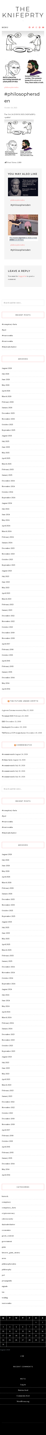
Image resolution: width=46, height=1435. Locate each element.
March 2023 (6, 599)
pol (3, 1275)
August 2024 (7, 503)
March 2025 (6, 464)
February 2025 (8, 469)
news (4, 1258)
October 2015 (7, 655)
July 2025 (5, 441)
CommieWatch (24, 745)
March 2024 (6, 531)
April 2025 (6, 458)
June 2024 (6, 514)
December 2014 (8, 677)
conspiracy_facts (9, 1208)
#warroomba (7, 335)
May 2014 (5, 683)
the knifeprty (23, 12)
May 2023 (5, 587)
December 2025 (8, 413)
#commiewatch (8, 754)
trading (5, 1298)
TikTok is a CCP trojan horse (14, 733)
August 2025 (7, 436)
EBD (3, 721)
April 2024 (6, 526)
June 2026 (6, 379)
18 (10, 1336)
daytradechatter (8, 1224)
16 (42, 1331)
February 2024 (8, 537)
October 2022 (7, 627)
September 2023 (8, 565)
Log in (23, 1384)
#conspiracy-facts (9, 324)
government (7, 1241)
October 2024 (7, 492)
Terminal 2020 (7, 716)
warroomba (6, 1303)
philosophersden (11, 87)
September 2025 (8, 430)
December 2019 (8, 633)
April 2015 (6, 661)
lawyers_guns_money (11, 1252)
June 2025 (6, 447)
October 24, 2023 (10, 108)
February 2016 (7, 649)
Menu (5, 27)
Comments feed (23, 1396)
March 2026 (6, 396)
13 (23, 1331)
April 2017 (6, 644)
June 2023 (6, 582)
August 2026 (7, 368)
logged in (22, 276)
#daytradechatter (9, 347)
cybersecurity (7, 1219)
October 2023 (7, 559)
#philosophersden (20, 205)
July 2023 (5, 576)
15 (36, 1331)
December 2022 (8, 616)
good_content (8, 1236)
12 (16, 1331)
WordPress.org (23, 1401)
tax (3, 1292)
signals (4, 1286)
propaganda (7, 1281)
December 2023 (8, 548)
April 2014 (6, 689)
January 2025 (7, 475)
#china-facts (7, 760)
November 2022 (8, 621)
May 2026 (5, 385)
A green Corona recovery (12, 710)
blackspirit (6, 727)
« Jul (22, 1356)
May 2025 (5, 453)
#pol (4, 330)
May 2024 (5, 520)
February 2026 (8, 402)
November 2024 (8, 486)
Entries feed (23, 1390)
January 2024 (7, 543)
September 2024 (8, 497)
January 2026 (7, 407)
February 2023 (7, 604)
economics (6, 1230)
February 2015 (7, 666)
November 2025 (8, 419)
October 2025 (7, 424)
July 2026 (5, 374)
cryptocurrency (8, 1213)
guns (4, 1247)
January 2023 (7, 610)
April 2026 (6, 391)
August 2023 (7, 571)
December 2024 (8, 481)
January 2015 (7, 672)
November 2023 (8, 554)
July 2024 (5, 509)
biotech (5, 1196)
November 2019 (8, 638)
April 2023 (6, 593)
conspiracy (6, 1202)
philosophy (6, 1269)
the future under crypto (24, 701)
